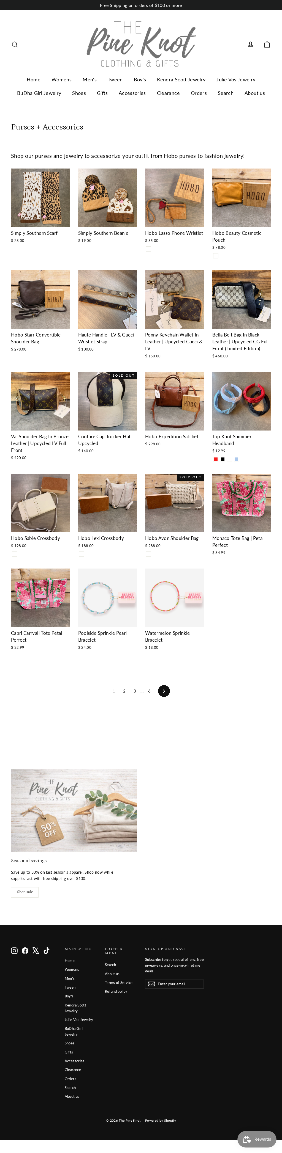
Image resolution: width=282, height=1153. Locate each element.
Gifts (102, 93)
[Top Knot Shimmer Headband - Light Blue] (236, 459)
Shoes (79, 93)
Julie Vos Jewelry (235, 79)
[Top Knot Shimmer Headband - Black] (222, 459)
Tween (115, 79)
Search (226, 93)
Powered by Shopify (160, 1120)
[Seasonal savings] (74, 811)
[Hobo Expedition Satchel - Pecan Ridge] (148, 452)
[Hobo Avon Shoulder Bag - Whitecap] (148, 554)
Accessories (132, 93)
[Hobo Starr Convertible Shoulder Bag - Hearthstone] (14, 357)
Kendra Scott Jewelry (181, 79)
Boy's (140, 79)
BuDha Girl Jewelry (39, 93)
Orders (199, 93)
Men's (90, 79)
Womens (61, 79)
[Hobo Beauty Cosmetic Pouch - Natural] (215, 255)
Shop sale (25, 892)
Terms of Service (119, 982)
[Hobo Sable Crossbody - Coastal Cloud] (14, 554)
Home (33, 79)
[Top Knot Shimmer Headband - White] (229, 459)
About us (255, 93)
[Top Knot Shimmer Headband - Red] (215, 459)
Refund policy (116, 991)
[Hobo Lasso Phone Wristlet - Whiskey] (148, 249)
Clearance (168, 93)
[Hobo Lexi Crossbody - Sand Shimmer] (81, 554)
